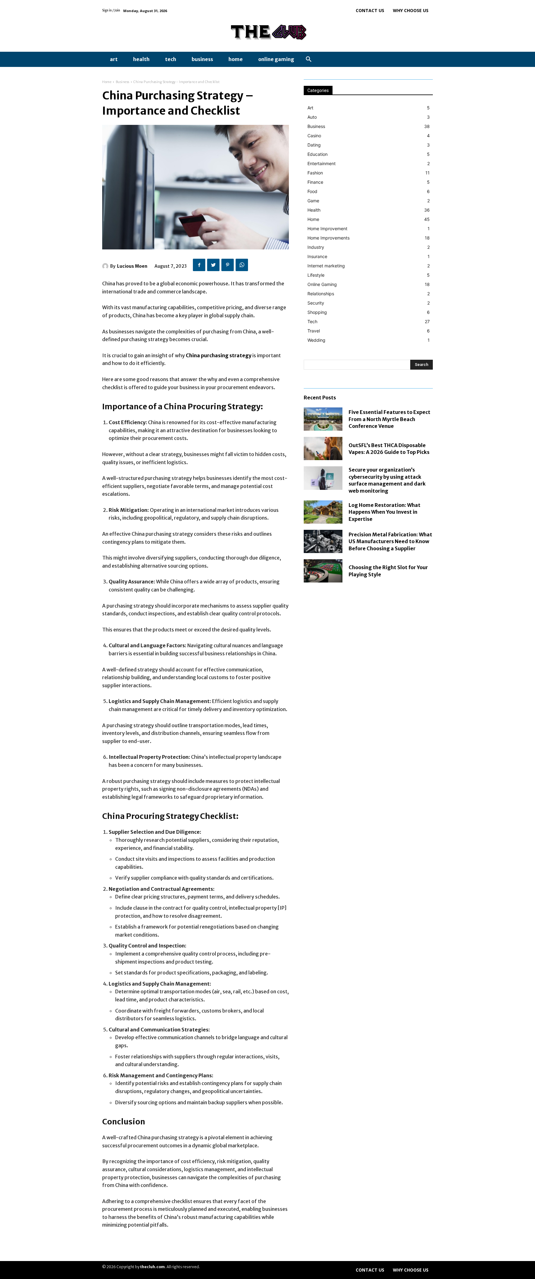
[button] (308, 59)
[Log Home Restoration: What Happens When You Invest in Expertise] (323, 512)
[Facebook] (199, 265)
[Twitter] (213, 265)
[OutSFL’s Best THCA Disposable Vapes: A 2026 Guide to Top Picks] (323, 448)
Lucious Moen (132, 266)
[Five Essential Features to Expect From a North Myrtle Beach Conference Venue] (323, 419)
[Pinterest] (227, 265)
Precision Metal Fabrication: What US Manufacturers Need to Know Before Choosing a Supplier (390, 541)
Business (122, 82)
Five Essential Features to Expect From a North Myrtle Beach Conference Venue (389, 419)
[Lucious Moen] (106, 266)
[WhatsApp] (242, 265)
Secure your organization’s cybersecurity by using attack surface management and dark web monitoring (387, 480)
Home (106, 82)
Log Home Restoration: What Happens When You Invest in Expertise (384, 512)
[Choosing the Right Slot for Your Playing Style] (323, 570)
